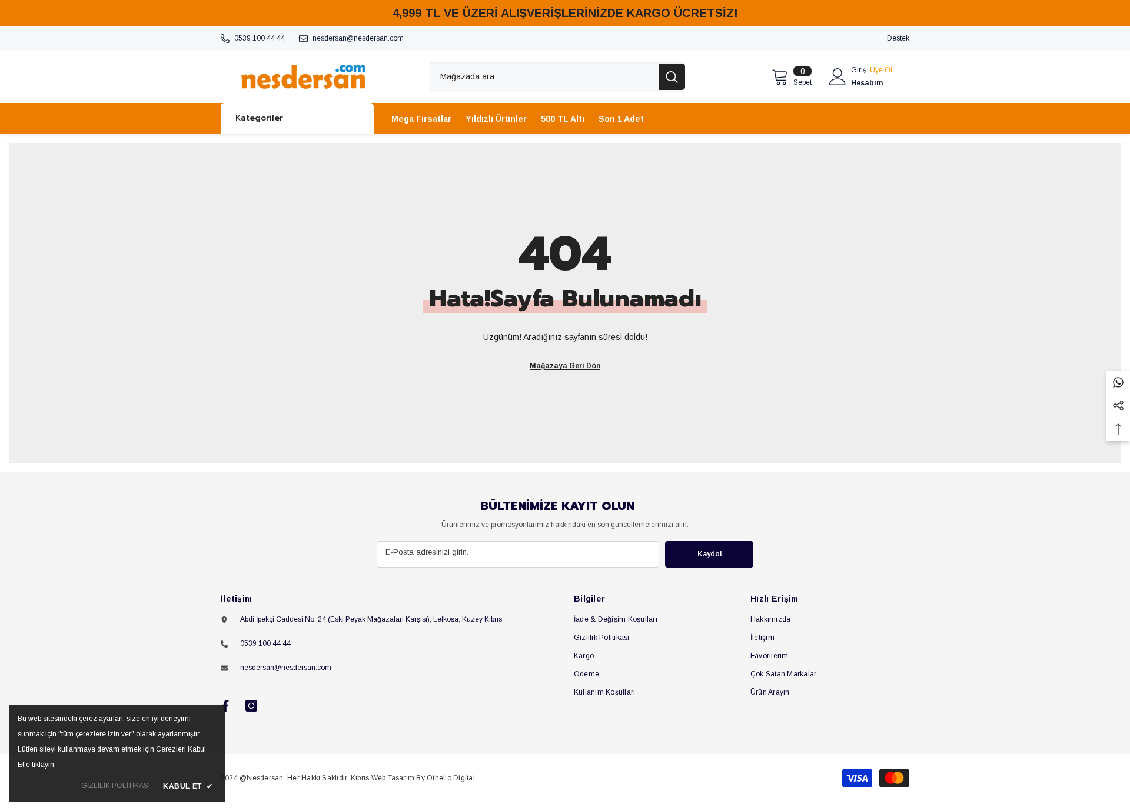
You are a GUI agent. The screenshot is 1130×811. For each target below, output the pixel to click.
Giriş (858, 70)
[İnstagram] (251, 705)
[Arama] (557, 77)
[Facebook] (225, 705)
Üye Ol (881, 70)
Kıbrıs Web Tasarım (382, 778)
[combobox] (544, 77)
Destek (898, 38)
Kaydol (709, 554)
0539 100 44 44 (259, 38)
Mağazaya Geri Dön (565, 366)
